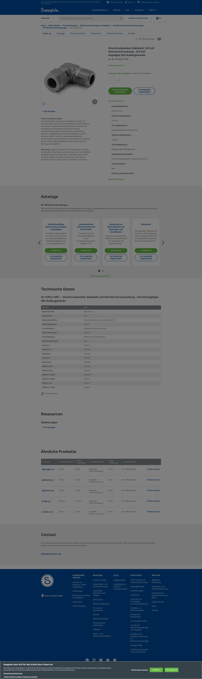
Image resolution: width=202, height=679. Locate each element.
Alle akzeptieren (171, 670)
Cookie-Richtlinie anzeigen (13, 677)
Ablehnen (156, 670)
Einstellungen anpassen (139, 670)
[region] (101, 670)
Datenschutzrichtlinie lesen (13, 673)
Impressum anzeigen (30, 677)
